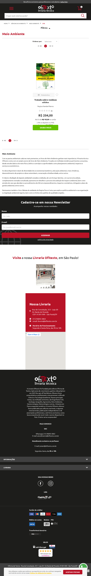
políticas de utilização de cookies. (41, 573)
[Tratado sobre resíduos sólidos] (45, 76)
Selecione (48, 41)
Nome (4, 211)
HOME (6, 23)
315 (44, 23)
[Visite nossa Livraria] (45, 384)
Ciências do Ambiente (18, 23)
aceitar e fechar (73, 572)
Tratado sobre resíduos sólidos (45, 101)
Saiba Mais (64, 2)
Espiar (44, 95)
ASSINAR (45, 235)
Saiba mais (45, 127)
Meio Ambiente (34, 23)
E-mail (4, 222)
